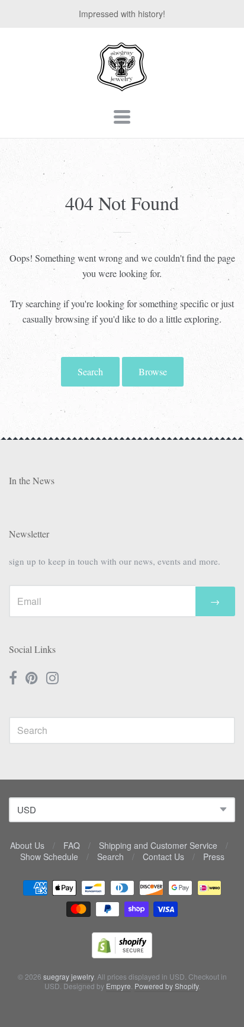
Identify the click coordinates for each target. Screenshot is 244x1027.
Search (90, 371)
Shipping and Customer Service (158, 845)
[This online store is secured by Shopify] (122, 954)
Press (213, 856)
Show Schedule (49, 856)
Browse (153, 371)
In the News (31, 480)
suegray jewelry (68, 976)
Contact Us (163, 856)
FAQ (71, 845)
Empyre (118, 986)
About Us (27, 845)
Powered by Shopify (166, 986)
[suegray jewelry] (122, 86)
